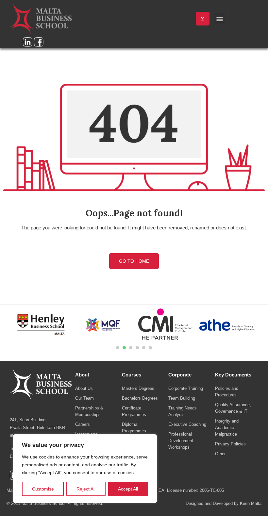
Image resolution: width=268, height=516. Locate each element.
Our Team (84, 398)
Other (220, 453)
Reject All (85, 488)
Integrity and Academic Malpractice (227, 428)
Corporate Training (185, 388)
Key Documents (233, 374)
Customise (43, 488)
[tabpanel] (41, 325)
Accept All (128, 488)
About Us (84, 388)
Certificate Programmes (134, 411)
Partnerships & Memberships (89, 411)
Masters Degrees (138, 388)
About (82, 374)
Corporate (180, 374)
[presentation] (117, 347)
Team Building (181, 398)
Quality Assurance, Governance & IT (233, 408)
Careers (82, 424)
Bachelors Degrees (140, 398)
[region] (85, 468)
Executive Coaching (187, 424)
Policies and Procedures (226, 391)
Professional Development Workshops (180, 441)
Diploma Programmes (134, 427)
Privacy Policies (230, 443)
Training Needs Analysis (182, 411)
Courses (131, 374)
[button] (219, 18)
